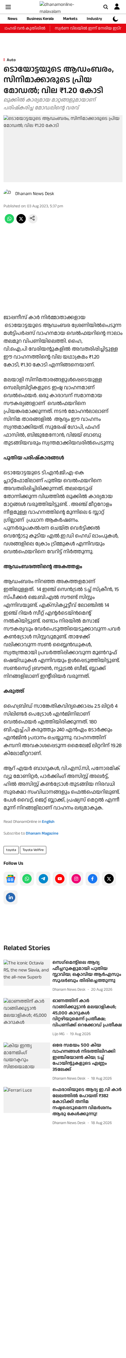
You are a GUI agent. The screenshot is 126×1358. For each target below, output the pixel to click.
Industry (94, 19)
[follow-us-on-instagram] (76, 879)
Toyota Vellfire (33, 849)
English (48, 822)
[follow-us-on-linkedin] (11, 897)
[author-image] (8, 194)
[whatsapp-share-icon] (9, 222)
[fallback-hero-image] (27, 973)
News (12, 19)
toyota (11, 849)
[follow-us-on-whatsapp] (27, 879)
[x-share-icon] (21, 222)
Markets (70, 19)
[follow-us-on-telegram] (43, 879)
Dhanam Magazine (42, 833)
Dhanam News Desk (34, 193)
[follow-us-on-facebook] (93, 879)
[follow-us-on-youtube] (60, 879)
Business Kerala (40, 19)
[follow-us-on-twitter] (109, 879)
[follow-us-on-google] (11, 879)
